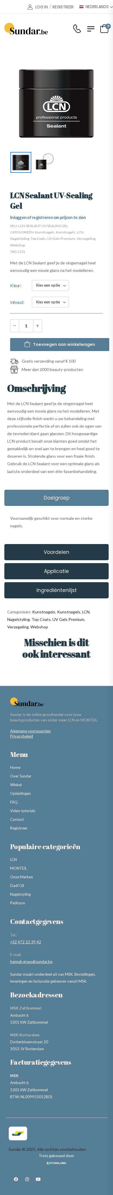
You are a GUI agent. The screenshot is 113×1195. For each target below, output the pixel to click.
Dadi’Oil (17, 885)
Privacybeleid (21, 736)
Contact (17, 819)
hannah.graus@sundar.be (31, 961)
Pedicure (17, 903)
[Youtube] (38, 1179)
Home (15, 767)
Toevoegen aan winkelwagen (64, 344)
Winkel (16, 784)
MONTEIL (18, 868)
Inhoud (16, 302)
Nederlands (97, 7)
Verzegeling (86, 238)
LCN (80, 232)
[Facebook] (16, 1179)
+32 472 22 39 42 (25, 942)
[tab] (56, 498)
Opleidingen (20, 793)
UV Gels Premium (61, 238)
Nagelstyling (19, 238)
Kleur (15, 285)
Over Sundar (21, 776)
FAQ (14, 802)
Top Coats (38, 238)
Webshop (17, 245)
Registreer (19, 828)
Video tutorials (22, 810)
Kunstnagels (44, 232)
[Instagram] (27, 1179)
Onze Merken (21, 877)
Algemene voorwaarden (30, 731)
